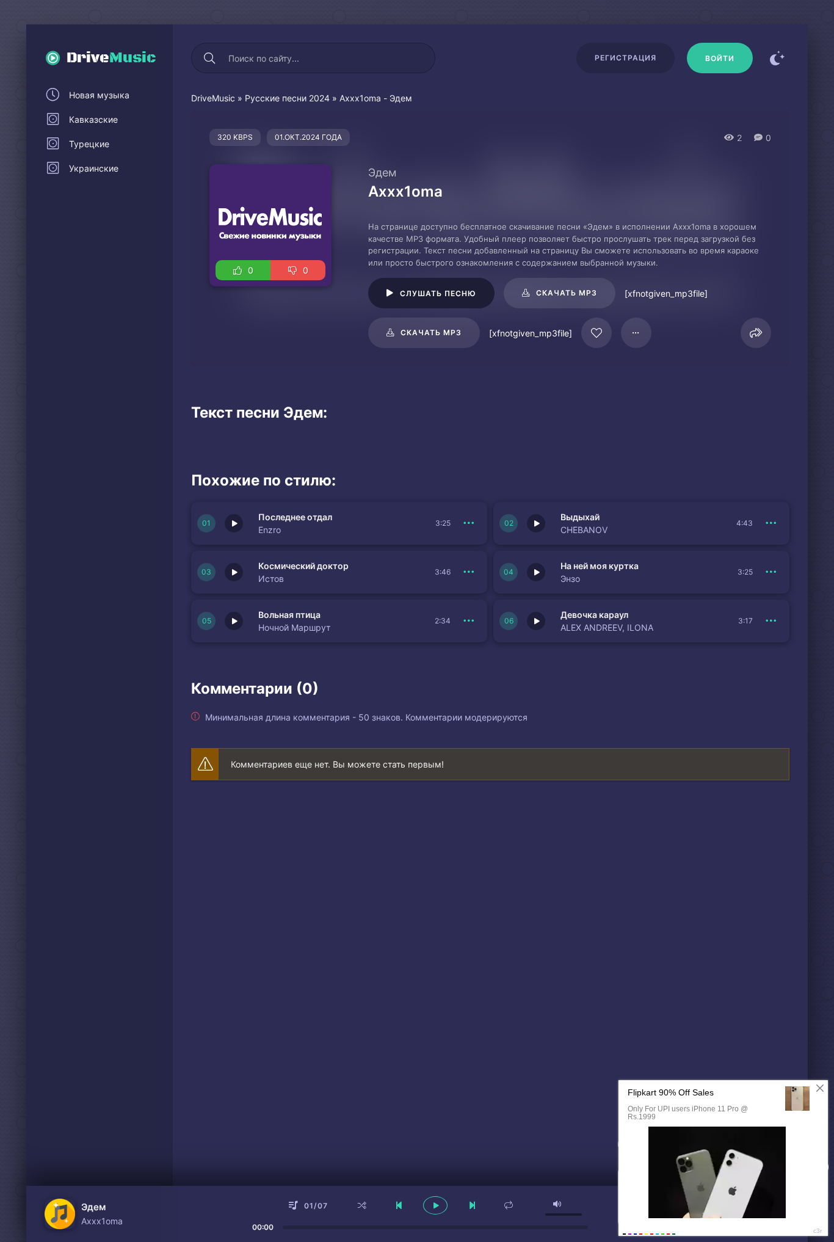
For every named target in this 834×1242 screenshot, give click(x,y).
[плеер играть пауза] (435, 1205)
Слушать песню (438, 293)
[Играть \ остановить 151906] (536, 523)
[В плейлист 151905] (469, 572)
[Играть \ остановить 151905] (234, 572)
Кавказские (93, 119)
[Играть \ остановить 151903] (234, 621)
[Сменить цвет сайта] (777, 58)
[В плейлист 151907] (469, 523)
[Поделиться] (756, 333)
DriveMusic (213, 98)
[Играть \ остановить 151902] (536, 621)
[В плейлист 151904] (771, 572)
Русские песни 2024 (287, 98)
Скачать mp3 (566, 292)
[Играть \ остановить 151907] (234, 523)
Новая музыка (99, 95)
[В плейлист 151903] (469, 621)
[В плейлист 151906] (771, 523)
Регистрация (625, 57)
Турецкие (89, 144)
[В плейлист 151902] (771, 621)
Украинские (93, 168)
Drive (111, 58)
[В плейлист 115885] (636, 333)
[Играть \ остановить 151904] (536, 572)
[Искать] (209, 58)
